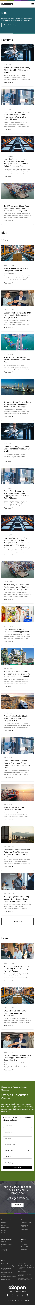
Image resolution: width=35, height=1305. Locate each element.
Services (3, 1247)
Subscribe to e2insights (11, 25)
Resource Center (26, 1222)
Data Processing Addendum (6, 1269)
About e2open (25, 1242)
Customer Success (6, 1244)
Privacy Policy (5, 1263)
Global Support (5, 1242)
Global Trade (5, 1227)
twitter (12, 1294)
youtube (27, 1294)
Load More (17, 921)
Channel (3, 1222)
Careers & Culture (26, 1247)
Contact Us (17, 1204)
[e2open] (7, 4)
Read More (7, 82)
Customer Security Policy (8, 1276)
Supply (3, 1233)
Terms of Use (22, 1263)
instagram (17, 1294)
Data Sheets (24, 1229)
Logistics (3, 1230)
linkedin (22, 1294)
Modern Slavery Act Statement (6, 1273)
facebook (7, 1294)
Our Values (24, 1244)
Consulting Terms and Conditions (24, 1274)
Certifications (22, 1271)
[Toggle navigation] (32, 4)
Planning (3, 1225)
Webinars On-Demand (25, 1225)
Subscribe (17, 1167)
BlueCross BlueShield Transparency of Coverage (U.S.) (26, 1267)
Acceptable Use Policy (7, 1266)
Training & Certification (4, 1250)
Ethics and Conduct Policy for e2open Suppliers (25, 1278)
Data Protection (5, 1279)
